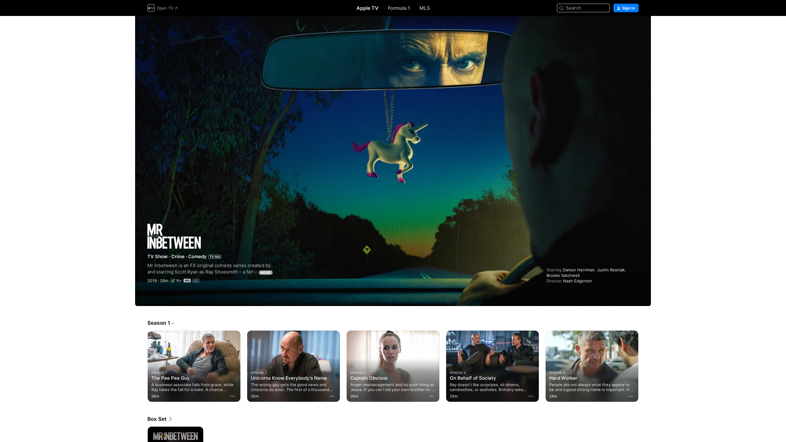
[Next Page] (644, 366)
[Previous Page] (141, 366)
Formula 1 (399, 8)
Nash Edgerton (577, 280)
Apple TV (367, 8)
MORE (266, 272)
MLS (424, 8)
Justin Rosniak (611, 269)
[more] (232, 396)
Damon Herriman (579, 269)
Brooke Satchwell (563, 275)
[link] (160, 419)
